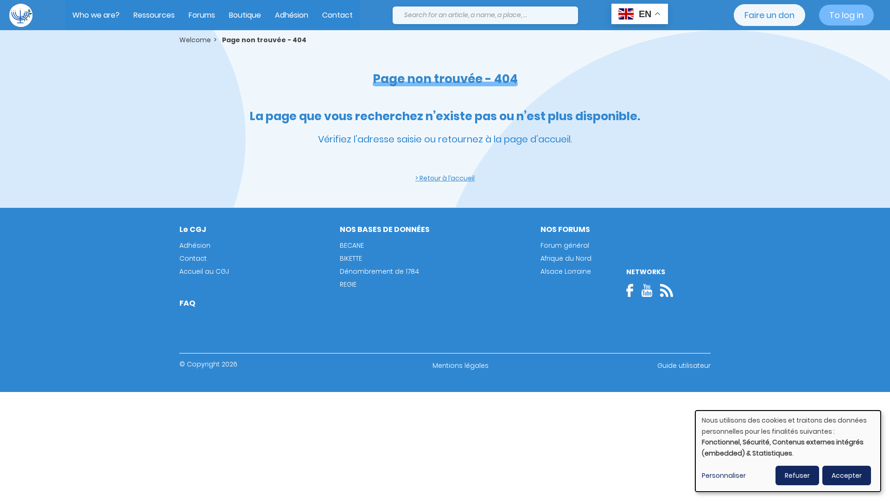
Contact (337, 15)
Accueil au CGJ (204, 271)
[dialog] (788, 451)
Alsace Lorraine (565, 271)
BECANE (352, 245)
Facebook (632, 290)
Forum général (564, 245)
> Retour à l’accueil (445, 178)
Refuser (797, 475)
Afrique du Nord (565, 258)
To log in (846, 15)
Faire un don (769, 15)
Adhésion (291, 15)
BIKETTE (351, 258)
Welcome (195, 40)
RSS (666, 290)
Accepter (847, 475)
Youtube (646, 290)
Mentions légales (460, 365)
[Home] (20, 15)
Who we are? (96, 15)
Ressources (154, 15)
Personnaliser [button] (724, 475)
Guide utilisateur (684, 365)
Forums (202, 15)
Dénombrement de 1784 (379, 271)
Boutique (245, 15)
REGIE (348, 284)
